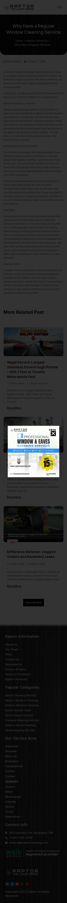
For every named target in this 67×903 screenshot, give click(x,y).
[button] (53, 433)
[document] (33, 451)
